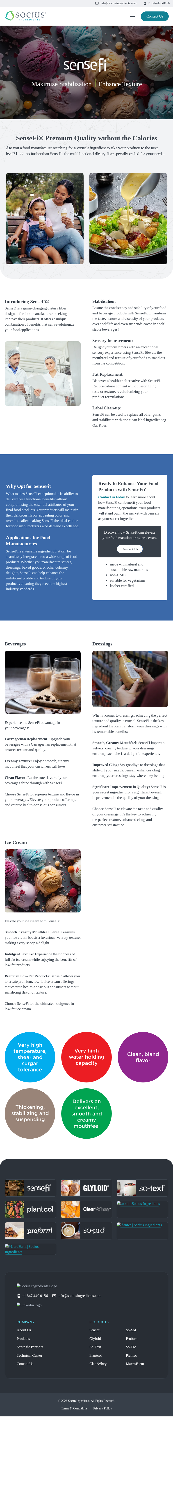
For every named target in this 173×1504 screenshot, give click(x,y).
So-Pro (132, 1429)
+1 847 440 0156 (37, 1378)
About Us (25, 1412)
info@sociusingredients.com (87, 1378)
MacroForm (136, 1446)
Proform (133, 1420)
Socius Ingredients (77, 1482)
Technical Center (32, 1437)
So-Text (96, 1429)
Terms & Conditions (72, 1490)
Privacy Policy (105, 1490)
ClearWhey (99, 1446)
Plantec (132, 1437)
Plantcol (96, 1437)
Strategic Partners (33, 1429)
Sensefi (95, 1412)
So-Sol (132, 1412)
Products (25, 1420)
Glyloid (95, 1420)
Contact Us (152, 16)
